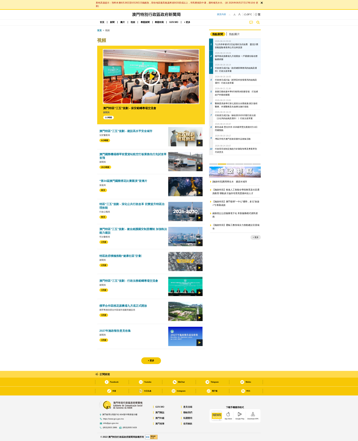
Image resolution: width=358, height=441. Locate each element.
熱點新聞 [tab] (217, 34)
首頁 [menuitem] (102, 22)
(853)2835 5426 (130, 427)
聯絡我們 (187, 412)
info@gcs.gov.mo (110, 423)
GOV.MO (159, 407)
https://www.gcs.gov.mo (113, 419)
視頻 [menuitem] (133, 22)
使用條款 (187, 423)
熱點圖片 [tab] (234, 34)
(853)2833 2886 (110, 427)
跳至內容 (221, 14)
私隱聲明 (187, 418)
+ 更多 (255, 241)
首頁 (99, 30)
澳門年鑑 (159, 418)
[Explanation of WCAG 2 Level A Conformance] (151, 437)
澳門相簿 (159, 423)
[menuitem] (112, 22)
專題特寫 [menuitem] (159, 22)
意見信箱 (187, 407)
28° (249, 14)
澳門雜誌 (159, 412)
